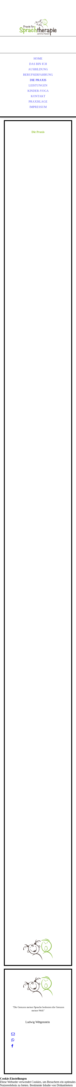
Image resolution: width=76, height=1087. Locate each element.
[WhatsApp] (12, 1040)
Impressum (38, 106)
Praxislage (38, 101)
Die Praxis (38, 80)
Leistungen (38, 85)
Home (38, 58)
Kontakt (38, 96)
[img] (38, 22)
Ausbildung (38, 69)
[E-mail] (13, 1034)
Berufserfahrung (38, 74)
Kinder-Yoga (38, 90)
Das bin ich (38, 63)
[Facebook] (12, 1046)
